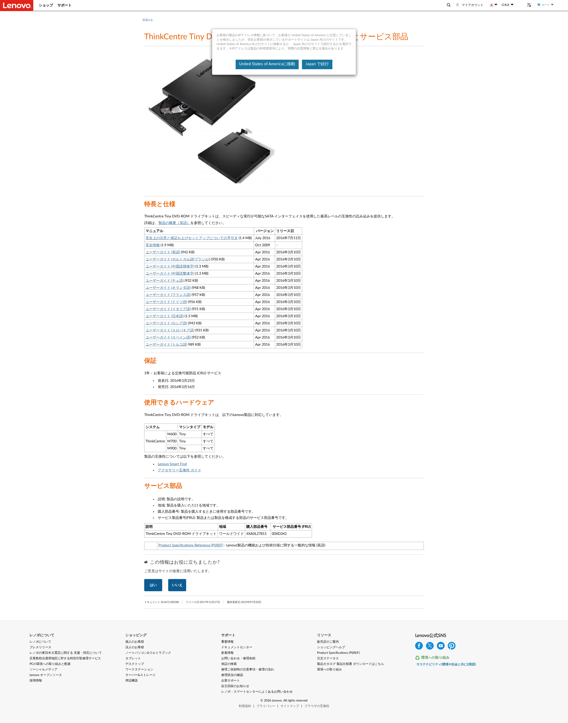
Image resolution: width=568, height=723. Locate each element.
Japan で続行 (317, 64)
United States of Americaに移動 (267, 64)
